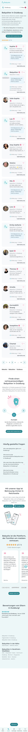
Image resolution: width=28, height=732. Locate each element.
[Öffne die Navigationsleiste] (24, 2)
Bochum (10, 655)
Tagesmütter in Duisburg (9, 638)
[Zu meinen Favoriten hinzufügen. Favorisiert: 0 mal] (23, 46)
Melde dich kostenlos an (14, 36)
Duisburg (4, 655)
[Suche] (3, 7)
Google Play (20, 506)
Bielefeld (4, 657)
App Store (9, 506)
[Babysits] (6, 2)
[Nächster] (24, 362)
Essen (13, 653)
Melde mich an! (14, 593)
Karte (15, 724)
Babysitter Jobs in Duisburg (9, 640)
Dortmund (19, 653)
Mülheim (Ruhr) (14, 645)
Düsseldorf (8, 653)
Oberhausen (5, 645)
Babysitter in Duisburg (8, 636)
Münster (14, 657)
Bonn (9, 657)
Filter (23, 7)
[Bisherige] (3, 362)
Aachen (13, 659)
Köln (3, 653)
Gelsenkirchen (6, 659)
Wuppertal (16, 655)
